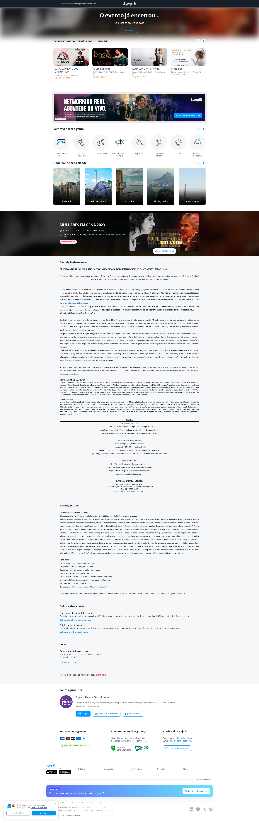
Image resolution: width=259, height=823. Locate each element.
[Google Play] (65, 772)
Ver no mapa (70, 662)
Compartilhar (166, 251)
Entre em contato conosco (70, 815)
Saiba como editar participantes (74, 632)
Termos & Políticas (39, 807)
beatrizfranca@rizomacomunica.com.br (129, 492)
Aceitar (43, 813)
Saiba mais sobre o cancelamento (75, 620)
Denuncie (101, 675)
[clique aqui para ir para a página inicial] (129, 3)
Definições (18, 813)
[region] (31, 810)
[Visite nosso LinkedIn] (191, 809)
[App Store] (51, 772)
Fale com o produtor (108, 713)
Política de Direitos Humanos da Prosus (90, 803)
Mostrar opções (205, 779)
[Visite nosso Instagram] (198, 809)
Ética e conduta (68, 803)
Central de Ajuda (184, 738)
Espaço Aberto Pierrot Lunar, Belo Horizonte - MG (94, 235)
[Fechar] (56, 804)
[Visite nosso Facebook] (211, 809)
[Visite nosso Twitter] (204, 809)
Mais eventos (135, 713)
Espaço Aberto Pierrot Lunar (85, 4)
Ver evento (129, 30)
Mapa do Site (112, 803)
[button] (11, 806)
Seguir (85, 713)
